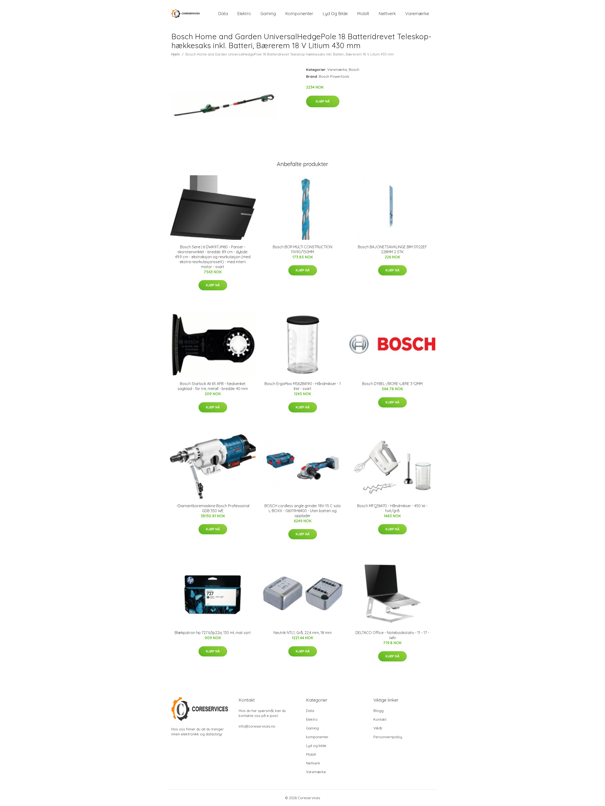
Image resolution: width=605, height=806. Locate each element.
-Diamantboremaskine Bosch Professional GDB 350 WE (212, 508)
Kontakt (379, 719)
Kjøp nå (323, 101)
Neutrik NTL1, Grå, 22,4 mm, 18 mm (302, 632)
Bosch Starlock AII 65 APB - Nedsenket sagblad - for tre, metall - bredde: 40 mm (212, 386)
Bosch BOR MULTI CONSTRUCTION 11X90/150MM (302, 249)
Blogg (378, 710)
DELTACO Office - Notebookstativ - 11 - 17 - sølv (392, 635)
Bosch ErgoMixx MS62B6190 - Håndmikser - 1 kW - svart (302, 386)
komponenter (299, 13)
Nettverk (387, 13)
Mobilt (363, 13)
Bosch (354, 69)
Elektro (244, 13)
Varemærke (417, 13)
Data (223, 13)
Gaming (268, 13)
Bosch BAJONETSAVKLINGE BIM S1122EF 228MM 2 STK (392, 249)
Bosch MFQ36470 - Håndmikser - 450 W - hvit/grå (392, 508)
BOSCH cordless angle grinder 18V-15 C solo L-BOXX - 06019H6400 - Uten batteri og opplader (302, 510)
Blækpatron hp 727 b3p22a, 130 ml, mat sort (213, 632)
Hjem (175, 54)
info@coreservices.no (257, 726)
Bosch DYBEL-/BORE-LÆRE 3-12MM (392, 383)
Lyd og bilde (335, 13)
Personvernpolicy (387, 737)
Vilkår (378, 728)
